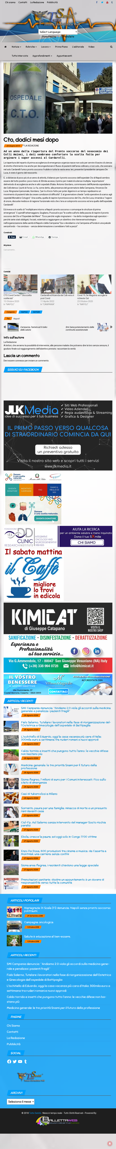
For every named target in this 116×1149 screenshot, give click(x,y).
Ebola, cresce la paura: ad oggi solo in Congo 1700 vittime (59, 836)
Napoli (16, 318)
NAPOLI (24, 312)
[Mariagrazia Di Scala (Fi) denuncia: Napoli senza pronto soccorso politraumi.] (14, 912)
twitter (102, 2)
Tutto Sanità (35, 1113)
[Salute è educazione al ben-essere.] (14, 940)
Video (91, 46)
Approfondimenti (41, 55)
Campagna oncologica (38, 922)
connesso (19, 360)
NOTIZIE (36, 312)
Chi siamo (10, 2)
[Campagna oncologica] (14, 926)
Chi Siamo (13, 1026)
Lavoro (45, 46)
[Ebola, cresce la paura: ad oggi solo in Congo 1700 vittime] (11, 840)
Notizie (16, 46)
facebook (97, 2)
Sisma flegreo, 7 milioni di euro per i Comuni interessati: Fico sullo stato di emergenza (63, 781)
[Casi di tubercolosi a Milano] (11, 798)
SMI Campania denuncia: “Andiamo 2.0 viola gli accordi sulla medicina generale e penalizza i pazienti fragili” (66, 709)
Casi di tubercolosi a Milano (39, 794)
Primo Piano (61, 46)
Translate (68, 36)
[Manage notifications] (109, 1143)
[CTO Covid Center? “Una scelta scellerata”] (20, 284)
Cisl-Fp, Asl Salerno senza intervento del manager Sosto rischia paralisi (63, 823)
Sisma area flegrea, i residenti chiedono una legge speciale (60, 865)
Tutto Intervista (20, 55)
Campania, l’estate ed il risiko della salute (33, 328)
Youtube (107, 2)
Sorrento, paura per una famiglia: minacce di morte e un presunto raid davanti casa (64, 809)
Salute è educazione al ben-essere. (47, 936)
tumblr (112, 2)
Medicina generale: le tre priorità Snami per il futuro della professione (59, 766)
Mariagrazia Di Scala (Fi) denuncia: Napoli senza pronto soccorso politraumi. (67, 909)
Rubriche (30, 46)
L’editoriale (78, 46)
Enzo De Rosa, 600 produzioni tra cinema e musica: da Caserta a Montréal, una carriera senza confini (63, 852)
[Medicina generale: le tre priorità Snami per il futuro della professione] (11, 769)
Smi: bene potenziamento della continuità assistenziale (80, 328)
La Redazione (37, 2)
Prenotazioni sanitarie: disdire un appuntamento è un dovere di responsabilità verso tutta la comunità (62, 881)
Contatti (22, 2)
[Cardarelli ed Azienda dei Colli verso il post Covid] (57, 284)
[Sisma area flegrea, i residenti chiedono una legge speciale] (11, 869)
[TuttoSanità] (5, 46)
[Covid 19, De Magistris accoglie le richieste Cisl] (94, 284)
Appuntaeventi (64, 55)
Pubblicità (52, 2)
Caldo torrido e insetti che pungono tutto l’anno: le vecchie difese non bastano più (64, 752)
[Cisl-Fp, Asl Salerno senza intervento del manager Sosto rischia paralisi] (11, 826)
